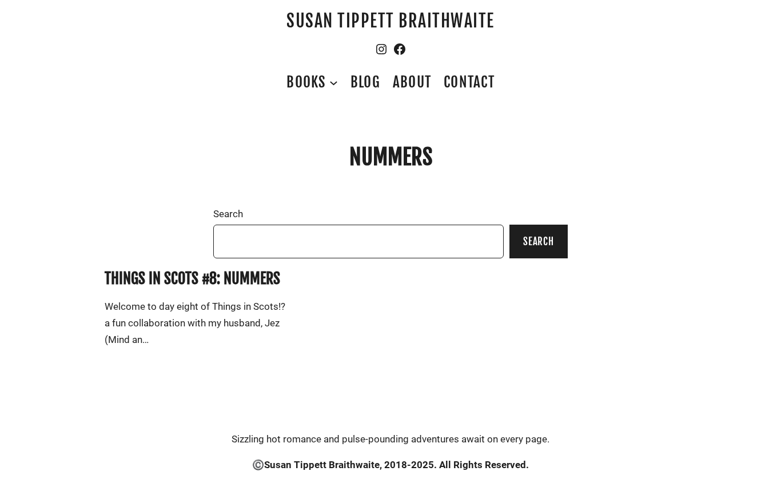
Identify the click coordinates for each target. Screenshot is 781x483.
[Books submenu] (333, 82)
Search (228, 213)
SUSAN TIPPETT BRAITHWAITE (390, 20)
